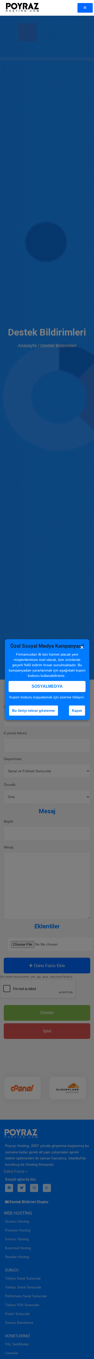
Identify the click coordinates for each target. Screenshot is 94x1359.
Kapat (77, 710)
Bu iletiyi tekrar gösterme (33, 710)
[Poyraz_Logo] (22, 7)
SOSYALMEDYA (47, 686)
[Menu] (85, 8)
